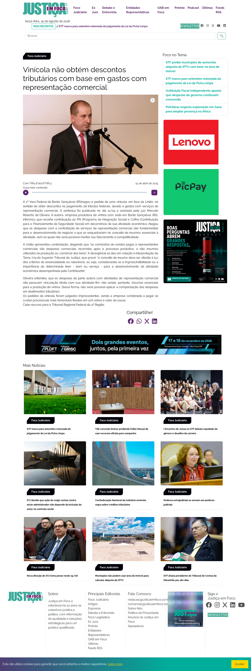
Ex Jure (95, 10)
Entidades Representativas (137, 10)
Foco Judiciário (80, 10)
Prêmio (180, 8)
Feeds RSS (220, 10)
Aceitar (240, 664)
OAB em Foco (163, 10)
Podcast (193, 8)
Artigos (93, 604)
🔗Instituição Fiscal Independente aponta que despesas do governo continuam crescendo (110, 26)
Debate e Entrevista (109, 10)
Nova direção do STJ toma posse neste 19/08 (52, 575)
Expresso (94, 608)
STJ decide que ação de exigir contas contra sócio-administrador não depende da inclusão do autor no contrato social (54, 504)
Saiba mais (115, 664)
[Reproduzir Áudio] (25, 192)
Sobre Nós (135, 608)
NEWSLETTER (189, 26)
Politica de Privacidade (143, 613)
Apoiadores (136, 626)
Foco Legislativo (99, 617)
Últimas (207, 8)
